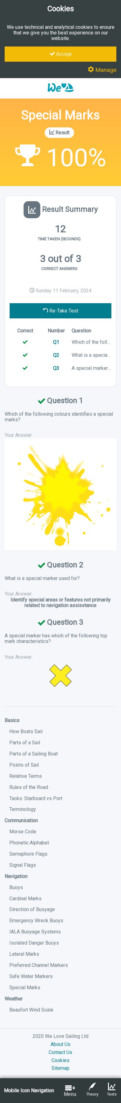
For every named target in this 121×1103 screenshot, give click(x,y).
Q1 (56, 342)
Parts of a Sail (24, 743)
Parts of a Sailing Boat (33, 754)
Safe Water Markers (31, 976)
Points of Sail (24, 765)
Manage (105, 69)
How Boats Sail (26, 731)
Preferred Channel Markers (38, 965)
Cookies (60, 1060)
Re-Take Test (63, 311)
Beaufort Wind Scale (31, 1010)
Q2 (56, 355)
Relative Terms (25, 776)
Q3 (56, 368)
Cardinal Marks (25, 898)
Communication (21, 820)
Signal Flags (22, 865)
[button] (60, 95)
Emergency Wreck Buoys (36, 921)
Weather (14, 999)
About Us (60, 1044)
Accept (63, 54)
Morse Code (22, 832)
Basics (12, 720)
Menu (70, 1094)
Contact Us (60, 1052)
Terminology (22, 809)
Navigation (16, 876)
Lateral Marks (24, 954)
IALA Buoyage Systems (35, 932)
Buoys (16, 887)
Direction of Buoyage (32, 909)
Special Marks (24, 987)
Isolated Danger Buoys (34, 943)
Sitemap (60, 1068)
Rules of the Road (28, 787)
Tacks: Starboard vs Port (35, 798)
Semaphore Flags (28, 854)
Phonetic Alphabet (29, 843)
